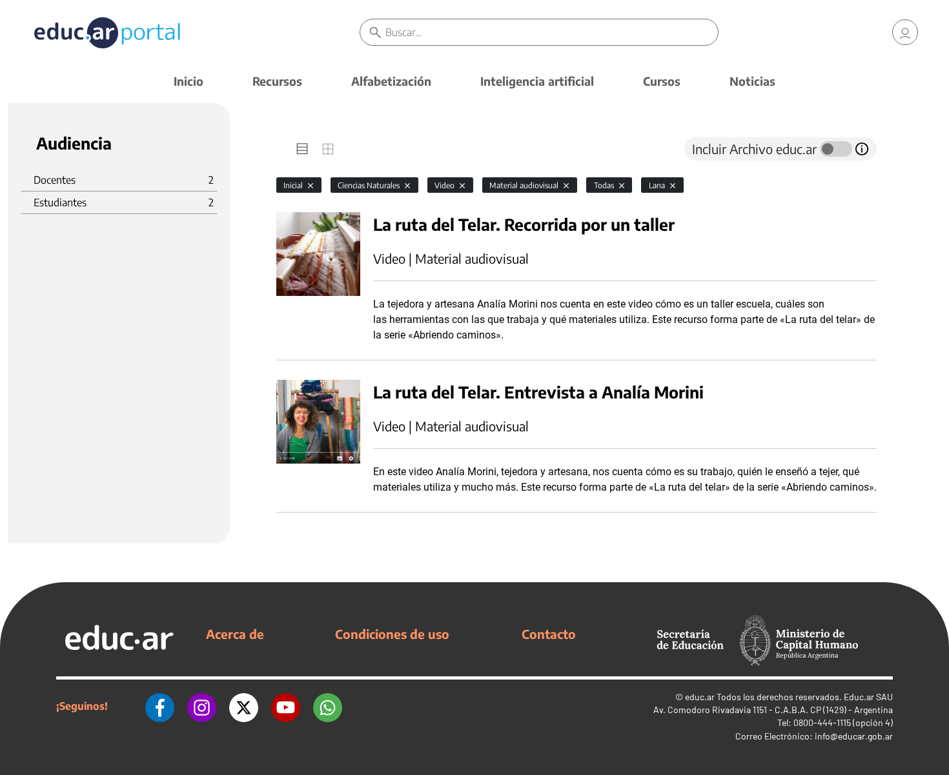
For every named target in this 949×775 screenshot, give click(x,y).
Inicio (188, 81)
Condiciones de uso (392, 634)
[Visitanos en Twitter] (243, 706)
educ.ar (700, 696)
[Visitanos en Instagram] (201, 706)
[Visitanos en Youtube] (285, 706)
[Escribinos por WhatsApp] (327, 706)
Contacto (549, 634)
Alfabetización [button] (391, 81)
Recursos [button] (277, 81)
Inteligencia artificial (537, 81)
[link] (905, 32)
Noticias (752, 81)
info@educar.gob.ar (854, 736)
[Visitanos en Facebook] (159, 706)
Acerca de (235, 634)
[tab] (302, 149)
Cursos (661, 81)
